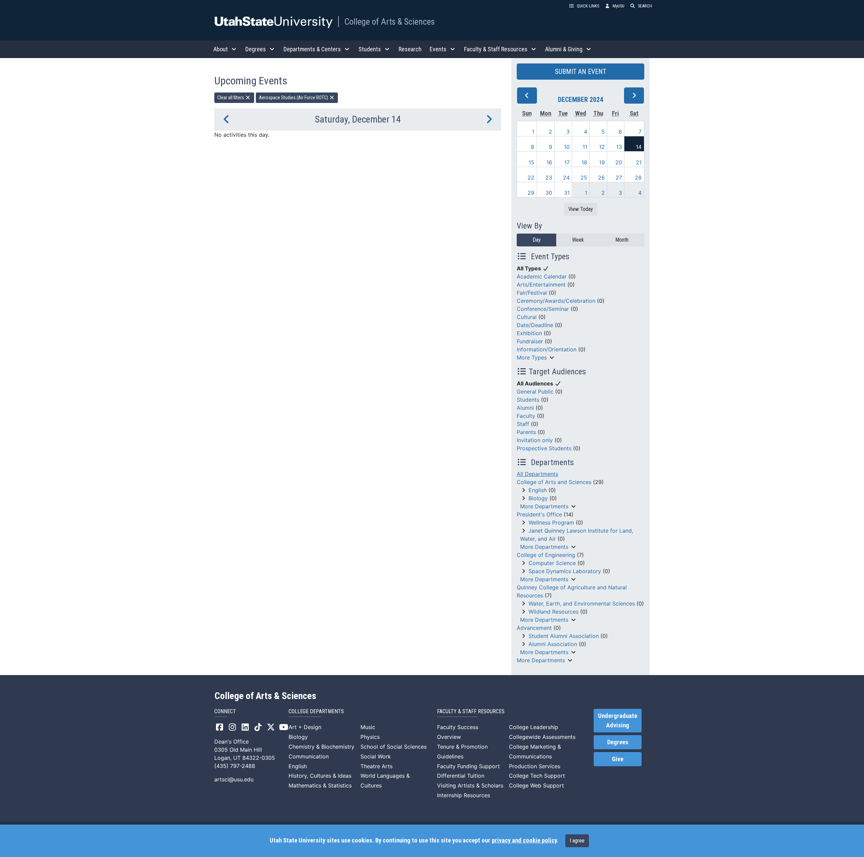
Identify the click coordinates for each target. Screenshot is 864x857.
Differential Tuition (460, 775)
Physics (370, 736)
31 (567, 192)
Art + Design (305, 727)
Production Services (534, 766)
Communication (309, 756)
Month (621, 240)
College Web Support (536, 785)
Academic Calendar (542, 276)
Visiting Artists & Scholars (470, 785)
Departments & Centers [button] (312, 49)
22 (531, 177)
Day (537, 240)
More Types (532, 357)
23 (548, 177)
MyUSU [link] (618, 5)
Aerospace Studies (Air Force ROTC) (294, 97)
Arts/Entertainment (541, 284)
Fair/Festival (532, 292)
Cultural (527, 317)
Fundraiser (530, 341)
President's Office (539, 514)
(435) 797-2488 (234, 765)
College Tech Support (537, 775)
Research (410, 49)
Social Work (375, 756)
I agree (577, 840)
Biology (538, 498)
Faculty (526, 415)
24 (566, 177)
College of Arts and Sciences (554, 482)
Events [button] (438, 49)
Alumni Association (553, 644)
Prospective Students (544, 448)
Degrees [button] (255, 49)
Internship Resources (463, 795)
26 (601, 177)
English (538, 490)
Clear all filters (231, 97)
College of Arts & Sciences (389, 22)
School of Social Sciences (393, 746)
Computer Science (552, 563)
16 (549, 162)
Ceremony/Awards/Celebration (556, 300)
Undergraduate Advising (617, 720)
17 (567, 162)
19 (602, 162)
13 (619, 146)
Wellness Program (551, 522)
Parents (526, 432)
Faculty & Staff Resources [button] (496, 49)
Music (367, 727)
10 (567, 146)
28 (638, 177)
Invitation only (535, 440)
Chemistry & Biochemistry (321, 746)
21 (639, 162)
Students (528, 399)
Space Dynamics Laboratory (565, 571)
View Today (580, 209)
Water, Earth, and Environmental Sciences (582, 603)
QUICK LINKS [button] (588, 5)
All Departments (537, 474)
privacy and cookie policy (524, 840)
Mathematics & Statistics (320, 785)
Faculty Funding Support (468, 766)
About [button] (220, 49)
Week (578, 240)
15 (531, 162)
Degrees (617, 742)
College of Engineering (546, 555)
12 (602, 146)
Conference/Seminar (543, 308)
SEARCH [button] (645, 5)
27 (619, 177)
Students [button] (369, 49)
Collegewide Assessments (542, 736)
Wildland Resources (553, 611)
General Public (535, 391)
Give (617, 759)
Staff (523, 424)
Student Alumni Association (564, 636)
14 (639, 146)
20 (618, 162)
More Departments (544, 506)
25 (583, 177)
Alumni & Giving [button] (564, 49)
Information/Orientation (546, 349)
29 (531, 192)
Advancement (534, 627)
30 (548, 192)
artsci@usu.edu (233, 779)
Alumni (525, 407)
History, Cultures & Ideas (320, 775)
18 (584, 162)
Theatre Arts (376, 766)
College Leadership (533, 727)
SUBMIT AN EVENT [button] (580, 72)
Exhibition (529, 333)
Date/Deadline (535, 325)
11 (585, 146)
